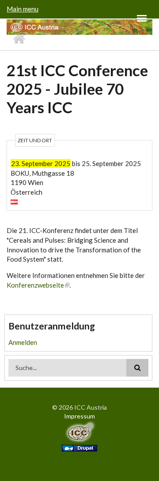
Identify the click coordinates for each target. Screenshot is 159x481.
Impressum (79, 416)
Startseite (19, 39)
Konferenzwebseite (35, 285)
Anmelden (22, 342)
